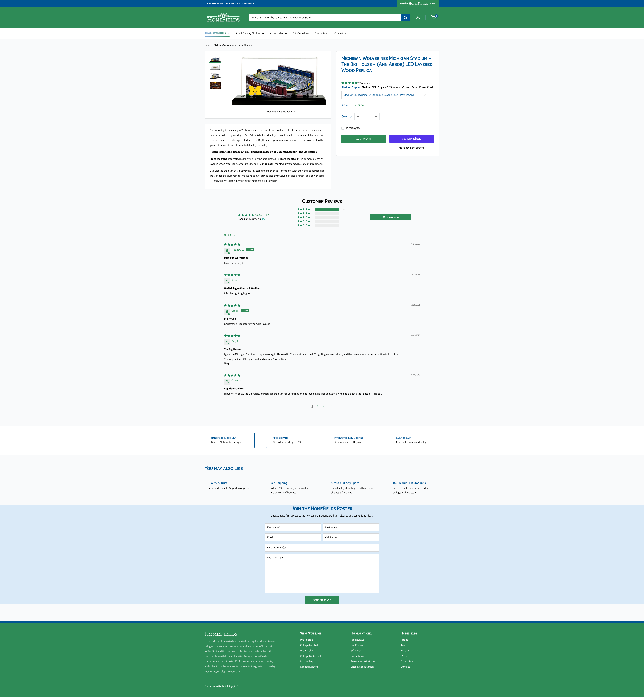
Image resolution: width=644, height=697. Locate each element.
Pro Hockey (306, 661)
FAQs (404, 656)
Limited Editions (309, 667)
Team (404, 645)
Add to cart (363, 139)
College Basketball (310, 656)
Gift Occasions (301, 33)
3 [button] (323, 406)
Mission (405, 650)
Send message (322, 600)
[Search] (405, 17)
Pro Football (307, 640)
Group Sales (322, 33)
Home (208, 45)
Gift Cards (356, 650)
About (404, 640)
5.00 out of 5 (262, 215)
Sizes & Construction (362, 667)
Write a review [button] (391, 217)
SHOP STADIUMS (215, 33)
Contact (405, 667)
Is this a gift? (353, 128)
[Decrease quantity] (358, 116)
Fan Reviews (357, 640)
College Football (309, 645)
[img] (232, 244)
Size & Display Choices (247, 33)
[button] (349, 83)
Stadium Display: (387, 87)
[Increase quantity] (375, 116)
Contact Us (340, 33)
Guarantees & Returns (363, 661)
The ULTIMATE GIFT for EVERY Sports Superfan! (230, 3)
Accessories (276, 33)
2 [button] (317, 406)
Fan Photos (357, 645)
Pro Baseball (307, 650)
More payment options (411, 148)
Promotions (357, 656)
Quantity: (346, 116)
